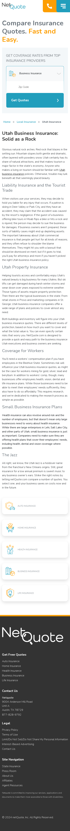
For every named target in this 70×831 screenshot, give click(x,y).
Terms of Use (10, 735)
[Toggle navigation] (63, 6)
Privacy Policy (10, 730)
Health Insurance (12, 671)
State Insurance (11, 766)
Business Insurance (13, 675)
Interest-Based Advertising (18, 744)
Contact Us (8, 749)
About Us (7, 776)
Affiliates (7, 780)
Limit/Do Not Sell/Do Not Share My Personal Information (35, 739)
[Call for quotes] (50, 6)
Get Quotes (20, 100)
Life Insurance (10, 680)
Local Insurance (26, 122)
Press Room (9, 771)
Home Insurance (11, 666)
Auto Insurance (11, 661)
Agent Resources (12, 785)
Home (7, 122)
